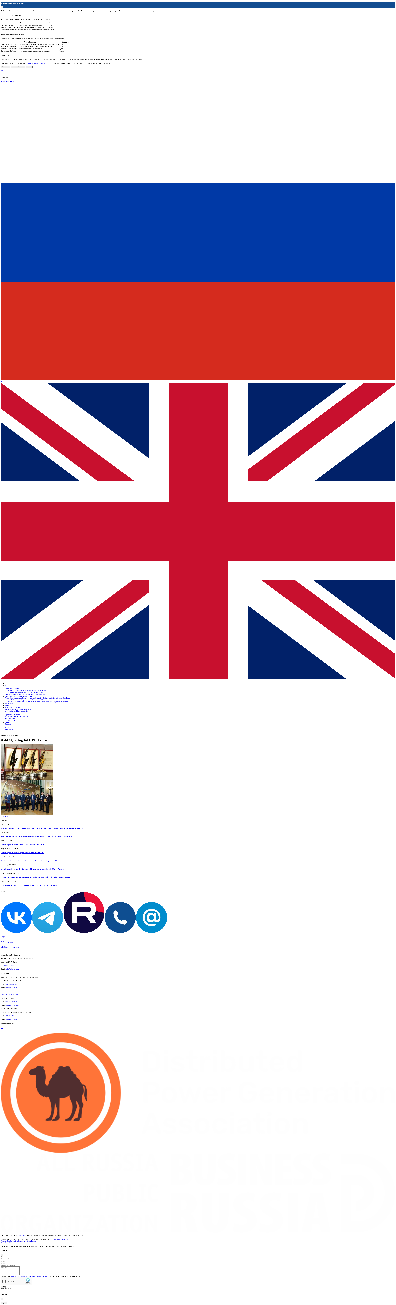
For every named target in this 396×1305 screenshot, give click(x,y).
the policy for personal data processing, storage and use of (29, 1276)
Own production (10, 700)
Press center (39, 694)
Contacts (8, 724)
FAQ (2, 70)
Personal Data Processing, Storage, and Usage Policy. (18, 1241)
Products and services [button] (12, 696)
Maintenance (9, 703)
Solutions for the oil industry (23, 702)
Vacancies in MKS (28, 694)
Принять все (5, 67)
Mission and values (20, 690)
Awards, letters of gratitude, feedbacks (30, 692)
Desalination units (25, 709)
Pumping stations (51, 700)
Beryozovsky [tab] (13, 994)
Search (4, 1303)
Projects (7, 722)
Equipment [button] (8, 715)
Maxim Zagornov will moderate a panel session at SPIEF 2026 (22, 845)
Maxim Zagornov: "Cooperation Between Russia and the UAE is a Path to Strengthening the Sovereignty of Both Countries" (44, 828)
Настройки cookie (6, 1243)
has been (22, 1235)
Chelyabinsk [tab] (5, 994)
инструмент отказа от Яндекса (36, 63)
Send (3, 1286)
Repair (7, 705)
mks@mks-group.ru (12, 969)
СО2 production (10, 713)
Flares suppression (22, 711)
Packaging (39, 698)
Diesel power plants (28, 698)
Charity (44, 690)
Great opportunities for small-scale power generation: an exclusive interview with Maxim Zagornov (35, 877)
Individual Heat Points (63, 698)
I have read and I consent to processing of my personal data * (42, 1276)
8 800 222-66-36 (7, 81)
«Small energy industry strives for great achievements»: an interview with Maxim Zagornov (33, 869)
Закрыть (29, 67)
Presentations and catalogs (13, 694)
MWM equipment (11, 716)
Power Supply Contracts (24, 700)
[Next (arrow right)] (4, 891)
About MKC (9, 690)
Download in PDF (7, 816)
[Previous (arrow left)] (1, 891)
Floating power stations (23, 713)
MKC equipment (10, 718)
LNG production (10, 711)
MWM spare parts (23, 716)
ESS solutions (9, 702)
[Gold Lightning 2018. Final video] (198, 762)
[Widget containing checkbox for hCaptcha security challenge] (16, 1281)
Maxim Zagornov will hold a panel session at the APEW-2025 (22, 853)
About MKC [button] (9, 689)
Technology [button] (9, 707)
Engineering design (49, 698)
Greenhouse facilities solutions (43, 702)
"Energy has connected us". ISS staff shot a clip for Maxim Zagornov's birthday (29, 885)
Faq (44, 694)
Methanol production (12, 709)
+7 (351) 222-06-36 (10, 965)
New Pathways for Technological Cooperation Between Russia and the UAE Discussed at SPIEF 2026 (36, 836)
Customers (8, 692)
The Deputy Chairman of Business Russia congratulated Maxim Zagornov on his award (31, 861)
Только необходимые (18, 67)
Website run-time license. (61, 1239)
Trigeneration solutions (61, 702)
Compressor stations (39, 700)
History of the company (34, 690)
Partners (15, 692)
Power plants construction (13, 698)
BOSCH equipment (11, 720)
